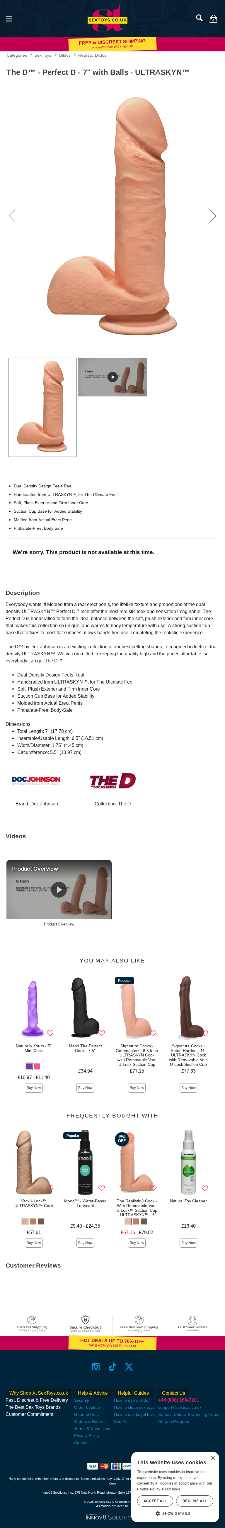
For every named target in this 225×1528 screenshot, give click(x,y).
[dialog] (175, 1487)
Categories (17, 55)
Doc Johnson (44, 804)
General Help (86, 1414)
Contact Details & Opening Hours (188, 1414)
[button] (8, 18)
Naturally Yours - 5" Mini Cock (34, 1048)
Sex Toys (43, 55)
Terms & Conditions (92, 1428)
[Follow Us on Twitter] (129, 1366)
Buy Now (34, 1088)
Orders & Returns (90, 1421)
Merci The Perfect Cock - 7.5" (85, 1048)
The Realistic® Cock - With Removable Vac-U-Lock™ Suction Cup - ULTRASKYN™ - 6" (136, 1208)
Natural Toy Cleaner (188, 1201)
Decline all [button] (195, 1501)
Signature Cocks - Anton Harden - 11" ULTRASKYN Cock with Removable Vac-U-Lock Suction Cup (188, 1055)
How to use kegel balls (135, 1414)
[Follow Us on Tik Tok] (112, 1366)
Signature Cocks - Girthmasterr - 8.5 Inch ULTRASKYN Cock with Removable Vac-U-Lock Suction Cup (137, 1055)
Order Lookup (87, 1407)
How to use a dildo (131, 1400)
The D (124, 804)
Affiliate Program (173, 1421)
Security (81, 1400)
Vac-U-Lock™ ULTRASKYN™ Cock (33, 1203)
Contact (81, 1442)
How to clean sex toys (134, 1407)
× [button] (212, 1458)
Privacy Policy (87, 1435)
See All (120, 1421)
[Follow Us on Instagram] (96, 1366)
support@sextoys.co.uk (180, 1407)
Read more (171, 1489)
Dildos (65, 55)
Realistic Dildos (92, 55)
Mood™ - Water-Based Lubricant (85, 1203)
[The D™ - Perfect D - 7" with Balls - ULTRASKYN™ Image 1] (112, 216)
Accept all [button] (155, 1501)
